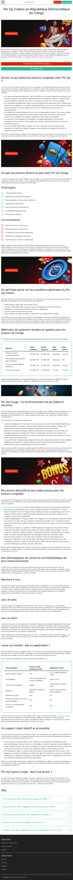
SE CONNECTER (66, 2)
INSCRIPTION (57, 2)
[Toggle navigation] (3, 2)
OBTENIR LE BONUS (36, 450)
